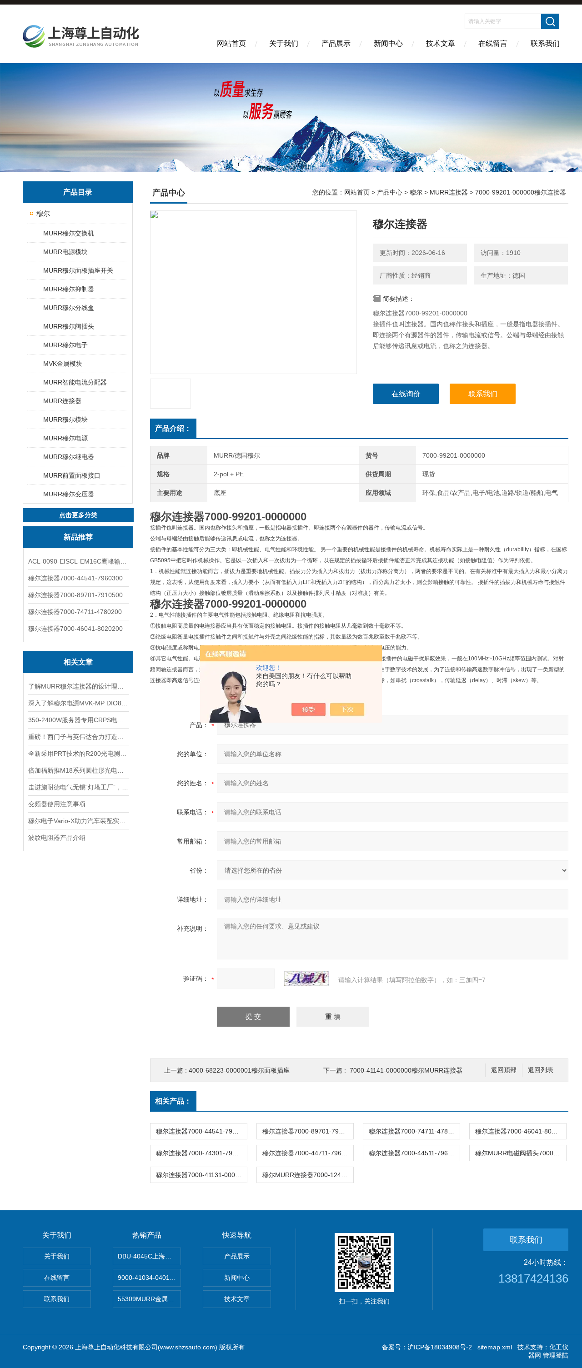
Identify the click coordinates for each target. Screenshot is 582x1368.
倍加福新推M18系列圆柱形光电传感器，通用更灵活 (78, 770)
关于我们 (283, 43)
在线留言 (492, 43)
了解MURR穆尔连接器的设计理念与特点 (78, 686)
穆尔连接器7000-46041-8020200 (75, 628)
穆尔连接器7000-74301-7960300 (201, 1153)
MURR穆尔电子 (65, 345)
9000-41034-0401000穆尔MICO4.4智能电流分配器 (149, 1277)
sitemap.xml (494, 1347)
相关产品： (173, 1101)
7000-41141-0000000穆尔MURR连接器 (406, 1070)
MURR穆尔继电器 (68, 456)
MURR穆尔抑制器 (68, 289)
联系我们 (545, 43)
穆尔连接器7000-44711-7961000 (307, 1153)
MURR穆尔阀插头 (68, 326)
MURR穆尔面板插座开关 (78, 270)
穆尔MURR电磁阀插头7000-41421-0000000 (520, 1153)
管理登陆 (555, 1355)
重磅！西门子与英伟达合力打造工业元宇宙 (78, 736)
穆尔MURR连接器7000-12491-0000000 (307, 1174)
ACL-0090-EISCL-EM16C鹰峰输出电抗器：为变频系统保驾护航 (78, 561)
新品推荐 (78, 537)
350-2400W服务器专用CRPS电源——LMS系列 (78, 720)
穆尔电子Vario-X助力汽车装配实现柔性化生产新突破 (78, 820)
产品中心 (389, 192)
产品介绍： (173, 428)
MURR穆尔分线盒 (68, 307)
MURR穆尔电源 (65, 438)
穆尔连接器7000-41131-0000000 (201, 1174)
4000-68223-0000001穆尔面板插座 (239, 1070)
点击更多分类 (78, 515)
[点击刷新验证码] (306, 978)
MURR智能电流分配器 (75, 382)
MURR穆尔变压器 (68, 494)
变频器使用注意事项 (56, 804)
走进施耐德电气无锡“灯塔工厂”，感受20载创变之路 (78, 787)
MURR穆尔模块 (65, 419)
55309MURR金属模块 (149, 1299)
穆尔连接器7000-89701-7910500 (75, 595)
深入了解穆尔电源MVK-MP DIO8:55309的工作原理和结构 (78, 703)
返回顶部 (504, 1070)
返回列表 (540, 1070)
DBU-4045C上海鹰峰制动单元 (149, 1256)
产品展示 (336, 43)
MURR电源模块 (65, 251)
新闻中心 (388, 43)
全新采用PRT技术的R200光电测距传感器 (78, 753)
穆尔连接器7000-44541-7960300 (75, 578)
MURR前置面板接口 (71, 475)
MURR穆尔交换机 (68, 233)
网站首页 (231, 43)
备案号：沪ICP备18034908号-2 (427, 1347)
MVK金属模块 (62, 363)
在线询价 (406, 394)
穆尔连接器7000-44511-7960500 (414, 1153)
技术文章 (440, 43)
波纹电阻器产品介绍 (56, 837)
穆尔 (43, 213)
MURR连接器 (62, 400)
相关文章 (78, 662)
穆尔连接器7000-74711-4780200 (75, 611)
